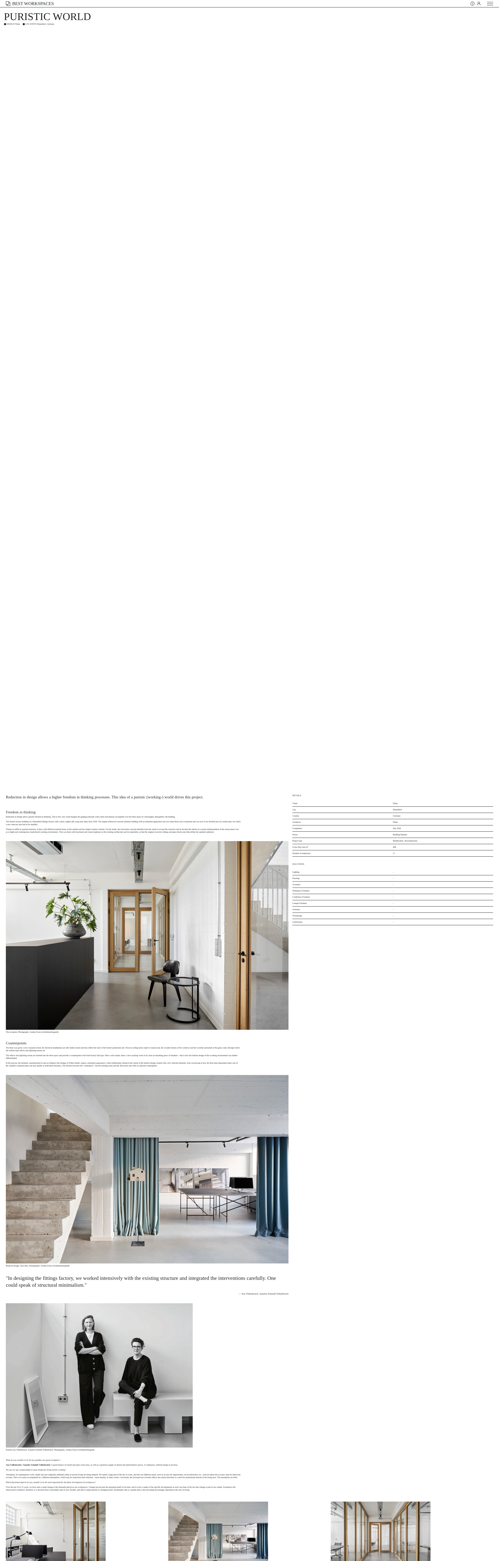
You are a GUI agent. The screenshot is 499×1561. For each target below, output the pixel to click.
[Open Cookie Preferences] (493, 1555)
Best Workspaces (33, 3)
